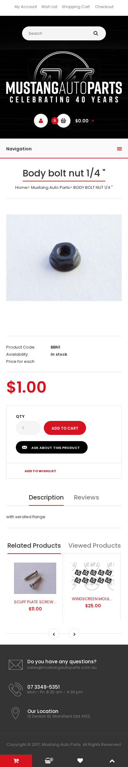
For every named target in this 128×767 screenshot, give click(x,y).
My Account (26, 6)
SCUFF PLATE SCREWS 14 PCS (42, 602)
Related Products (34, 545)
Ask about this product (55, 447)
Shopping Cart (76, 6)
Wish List (49, 6)
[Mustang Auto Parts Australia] (64, 101)
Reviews (86, 497)
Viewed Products (94, 545)
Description (46, 497)
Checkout (104, 6)
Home (21, 187)
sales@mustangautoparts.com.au (62, 667)
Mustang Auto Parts (50, 187)
